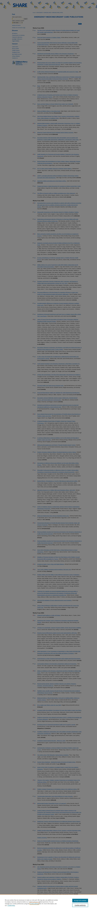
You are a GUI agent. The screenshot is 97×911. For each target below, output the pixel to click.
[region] (48, 902)
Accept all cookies (80, 901)
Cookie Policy (11, 905)
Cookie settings (34, 903)
